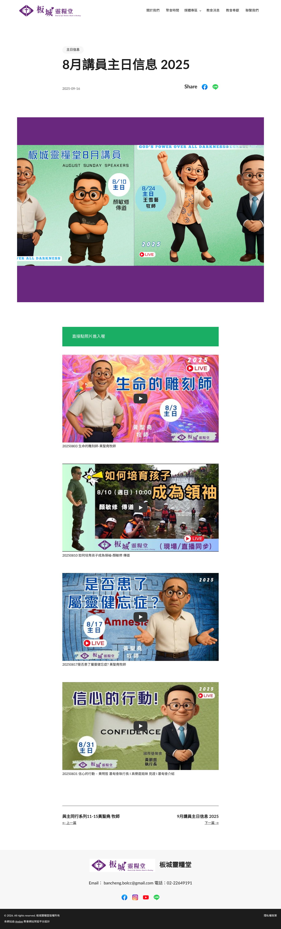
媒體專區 (190, 10)
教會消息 (212, 10)
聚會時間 (172, 10)
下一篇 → (212, 823)
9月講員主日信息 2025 (198, 817)
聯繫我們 (252, 10)
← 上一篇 (69, 823)
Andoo (19, 922)
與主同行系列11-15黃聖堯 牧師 (91, 817)
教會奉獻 (232, 10)
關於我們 (152, 10)
